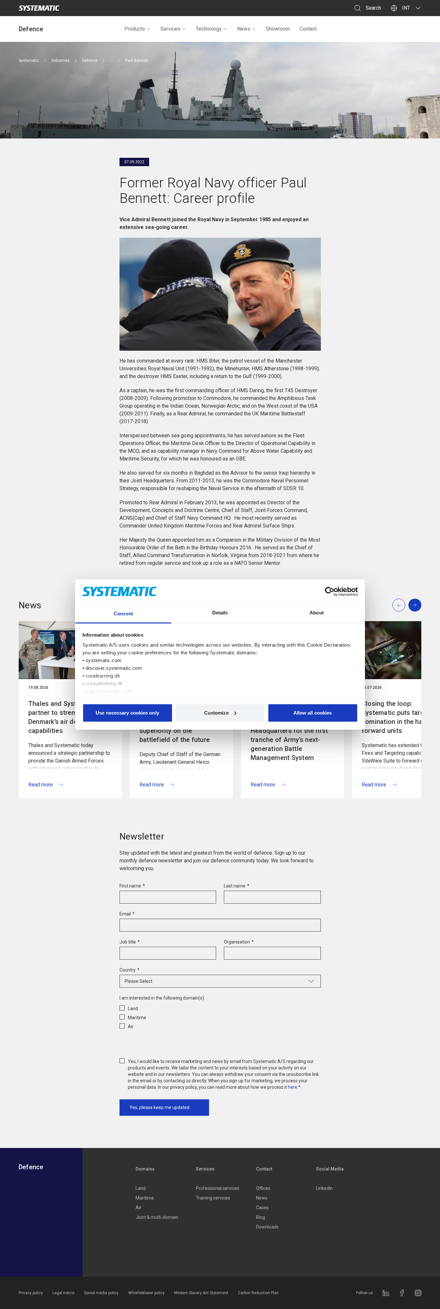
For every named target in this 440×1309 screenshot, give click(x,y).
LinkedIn (324, 1188)
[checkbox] (220, 1016)
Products (134, 29)
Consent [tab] (123, 613)
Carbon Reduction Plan (258, 1293)
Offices (263, 1188)
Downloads (267, 1226)
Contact (308, 29)
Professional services (217, 1188)
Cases (262, 1207)
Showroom (278, 29)
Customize (216, 713)
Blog (260, 1217)
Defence (31, 29)
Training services (213, 1197)
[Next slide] (414, 605)
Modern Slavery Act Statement (201, 1293)
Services (170, 29)
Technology (209, 29)
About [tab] (317, 612)
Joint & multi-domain (157, 1217)
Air (138, 1207)
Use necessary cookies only (127, 713)
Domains (145, 1168)
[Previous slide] (398, 605)
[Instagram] (418, 1293)
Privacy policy (31, 1293)
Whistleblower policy (146, 1293)
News (243, 29)
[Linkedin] (386, 1293)
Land (141, 1188)
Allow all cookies (312, 713)
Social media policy (101, 1293)
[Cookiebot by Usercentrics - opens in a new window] (329, 591)
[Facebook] (402, 1293)
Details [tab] (220, 612)
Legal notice (63, 1293)
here (292, 1087)
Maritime (145, 1197)
